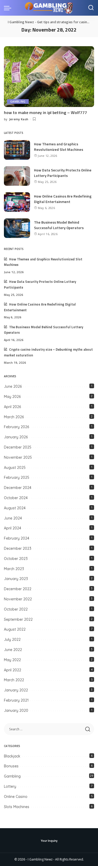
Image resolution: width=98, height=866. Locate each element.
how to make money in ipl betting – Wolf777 (45, 112)
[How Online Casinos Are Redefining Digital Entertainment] (17, 202)
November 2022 (18, 599)
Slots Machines (16, 806)
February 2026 (16, 427)
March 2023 (14, 568)
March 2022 (14, 680)
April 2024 (12, 528)
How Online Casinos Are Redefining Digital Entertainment (62, 198)
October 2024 (16, 497)
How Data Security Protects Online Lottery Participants (62, 172)
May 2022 (12, 660)
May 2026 (12, 396)
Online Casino (15, 796)
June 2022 (13, 649)
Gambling (18, 101)
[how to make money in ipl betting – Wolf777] (49, 76)
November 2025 (18, 457)
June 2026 (13, 386)
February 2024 (16, 538)
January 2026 (16, 437)
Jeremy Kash (18, 119)
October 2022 (16, 609)
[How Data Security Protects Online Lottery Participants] (17, 176)
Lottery (10, 786)
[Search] (91, 8)
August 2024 (15, 508)
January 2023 (16, 578)
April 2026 (12, 406)
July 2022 (12, 639)
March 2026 (14, 417)
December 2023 (17, 548)
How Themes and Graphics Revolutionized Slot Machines (58, 146)
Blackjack (12, 756)
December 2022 (17, 589)
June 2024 (13, 518)
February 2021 (16, 700)
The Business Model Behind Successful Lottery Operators (59, 224)
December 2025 (17, 447)
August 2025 (15, 467)
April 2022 (12, 670)
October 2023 (16, 558)
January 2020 (16, 710)
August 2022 (15, 629)
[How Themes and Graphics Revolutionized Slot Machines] (17, 150)
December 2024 (17, 487)
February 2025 (16, 477)
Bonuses (11, 766)
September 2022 (18, 619)
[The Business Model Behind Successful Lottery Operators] (17, 228)
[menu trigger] (9, 8)
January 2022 (16, 690)
